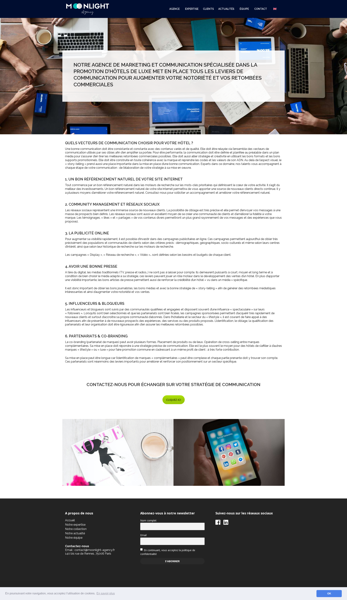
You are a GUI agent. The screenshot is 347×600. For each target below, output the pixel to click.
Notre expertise (75, 524)
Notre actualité (75, 533)
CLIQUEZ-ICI (173, 399)
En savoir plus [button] (106, 593)
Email (143, 535)
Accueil (70, 520)
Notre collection (76, 529)
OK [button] (329, 593)
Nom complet (148, 520)
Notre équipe (73, 537)
